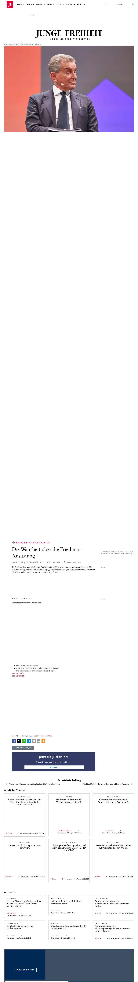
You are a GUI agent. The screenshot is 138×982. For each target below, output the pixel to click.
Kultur (59, 4)
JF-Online (9, 833)
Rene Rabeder (109, 831)
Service (79, 4)
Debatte (39, 4)
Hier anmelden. (46, 736)
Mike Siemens (11, 913)
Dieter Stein (8, 876)
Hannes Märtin (11, 936)
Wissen (49, 4)
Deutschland (17, 562)
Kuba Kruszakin (56, 911)
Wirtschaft (30, 4)
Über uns (69, 4)
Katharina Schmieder (65, 831)
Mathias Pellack (56, 936)
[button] (105, 4)
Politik (19, 4)
